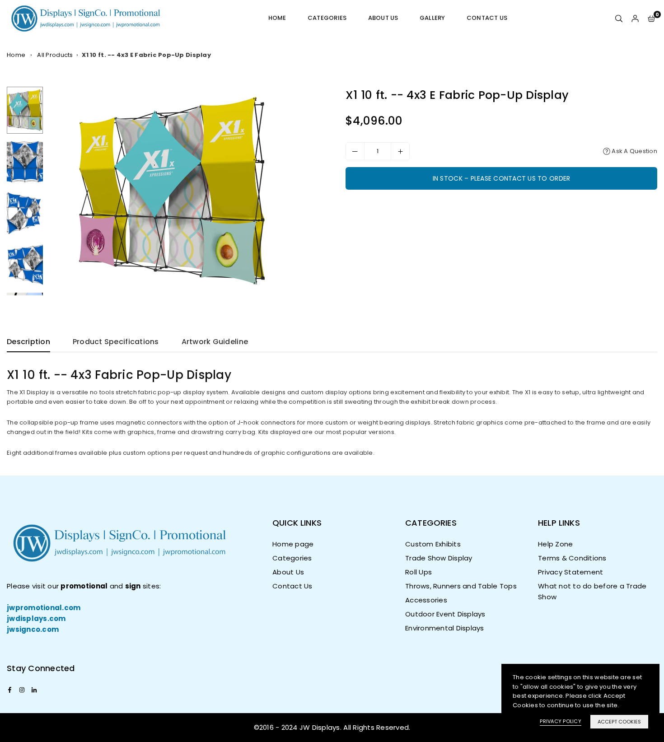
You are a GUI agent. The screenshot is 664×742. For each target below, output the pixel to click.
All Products (55, 55)
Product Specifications (116, 341)
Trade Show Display (438, 558)
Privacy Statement (570, 572)
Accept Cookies (619, 721)
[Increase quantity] (400, 151)
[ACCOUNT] (635, 18)
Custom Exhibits (433, 544)
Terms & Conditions (572, 558)
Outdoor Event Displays (445, 614)
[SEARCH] (619, 18)
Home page (292, 544)
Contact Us (487, 18)
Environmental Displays (444, 628)
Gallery (432, 18)
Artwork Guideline (215, 341)
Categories (327, 18)
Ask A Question (633, 151)
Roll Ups (418, 572)
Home (277, 18)
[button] (651, 18)
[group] (186, 191)
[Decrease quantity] (355, 151)
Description (28, 341)
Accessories (426, 600)
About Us (383, 18)
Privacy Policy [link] (560, 721)
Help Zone (555, 544)
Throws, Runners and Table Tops (461, 586)
